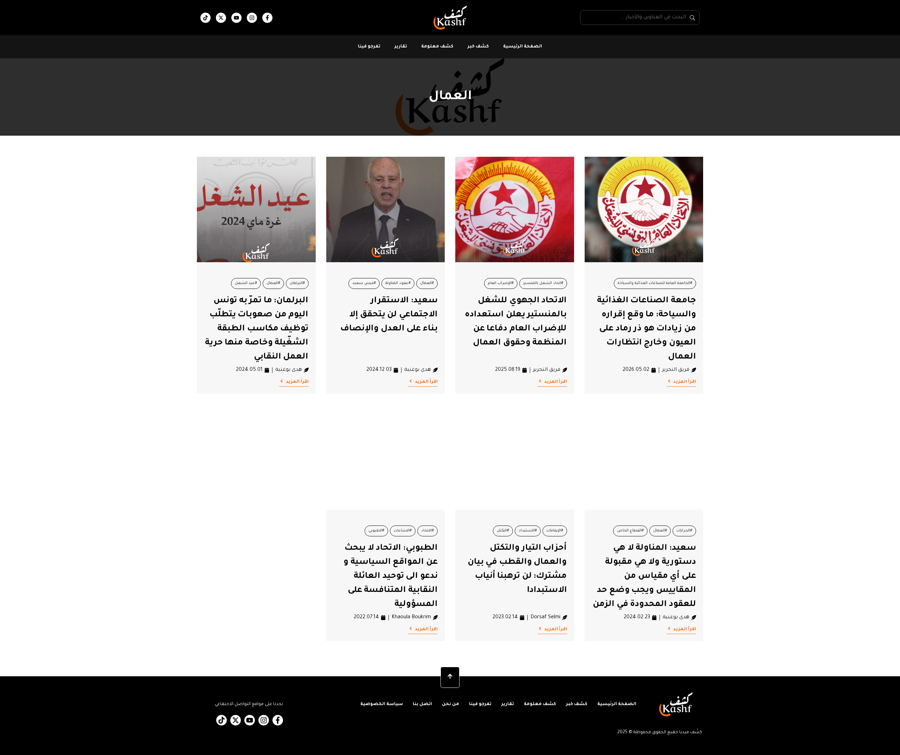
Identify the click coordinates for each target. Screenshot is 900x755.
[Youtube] (236, 18)
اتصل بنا (422, 704)
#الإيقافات (554, 531)
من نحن (450, 704)
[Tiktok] (205, 18)
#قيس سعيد (364, 283)
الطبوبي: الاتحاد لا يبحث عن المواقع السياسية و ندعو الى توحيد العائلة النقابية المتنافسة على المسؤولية (390, 576)
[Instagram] (252, 18)
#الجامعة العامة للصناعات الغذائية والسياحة (655, 283)
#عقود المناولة (398, 283)
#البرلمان (297, 283)
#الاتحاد (427, 531)
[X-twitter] (221, 18)
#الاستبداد (528, 531)
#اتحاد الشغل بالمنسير (543, 283)
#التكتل (503, 531)
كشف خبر (478, 46)
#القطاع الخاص (630, 531)
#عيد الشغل (246, 283)
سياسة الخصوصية (381, 704)
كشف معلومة (437, 46)
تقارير (400, 46)
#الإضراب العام (501, 283)
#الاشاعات (403, 531)
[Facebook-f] (267, 18)
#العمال (427, 283)
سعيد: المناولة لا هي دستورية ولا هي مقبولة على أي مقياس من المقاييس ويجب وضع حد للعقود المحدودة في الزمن (644, 576)
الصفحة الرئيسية (522, 46)
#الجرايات (684, 531)
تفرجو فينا (369, 46)
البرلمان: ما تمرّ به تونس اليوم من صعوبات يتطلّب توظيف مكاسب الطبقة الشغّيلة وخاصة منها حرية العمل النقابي (257, 329)
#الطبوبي (376, 531)
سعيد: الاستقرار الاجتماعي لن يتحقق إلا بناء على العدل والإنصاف (389, 315)
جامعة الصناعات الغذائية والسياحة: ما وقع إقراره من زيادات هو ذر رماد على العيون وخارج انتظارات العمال (646, 329)
